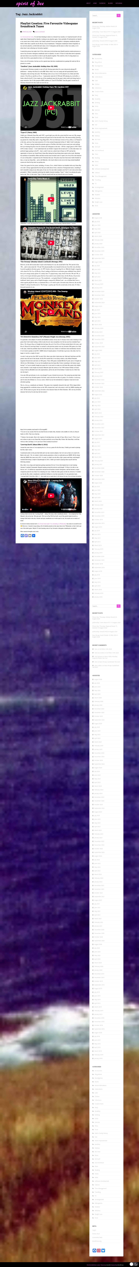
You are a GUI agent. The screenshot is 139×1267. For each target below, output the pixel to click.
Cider (96, 80)
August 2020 (98, 483)
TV (95, 183)
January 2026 (98, 243)
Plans (96, 154)
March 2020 (98, 501)
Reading (97, 158)
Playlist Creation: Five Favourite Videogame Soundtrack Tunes (49, 25)
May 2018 (97, 582)
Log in (94, 1230)
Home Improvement (101, 128)
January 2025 (98, 288)
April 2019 (97, 542)
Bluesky (110, 3)
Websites (97, 198)
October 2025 (98, 255)
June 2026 (97, 225)
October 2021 (98, 431)
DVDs (96, 106)
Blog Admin (98, 62)
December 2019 (99, 512)
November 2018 (99, 560)
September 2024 (99, 302)
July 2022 (97, 398)
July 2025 (97, 266)
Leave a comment (40, 32)
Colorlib (108, 1265)
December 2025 (99, 247)
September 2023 (99, 347)
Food (96, 117)
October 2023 (98, 343)
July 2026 (97, 221)
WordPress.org (96, 1241)
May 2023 (97, 361)
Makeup (97, 136)
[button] (134, 1264)
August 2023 (98, 350)
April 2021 (97, 453)
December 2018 (99, 556)
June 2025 (97, 269)
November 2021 (99, 427)
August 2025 (98, 262)
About (88, 3)
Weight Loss (98, 202)
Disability (97, 99)
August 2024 (98, 306)
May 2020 (97, 494)
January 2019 (98, 553)
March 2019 (98, 545)
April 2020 (97, 497)
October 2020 (98, 475)
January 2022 (98, 420)
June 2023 (97, 358)
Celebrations (98, 77)
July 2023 (97, 354)
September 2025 (99, 258)
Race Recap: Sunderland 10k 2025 (109, 662)
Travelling (98, 180)
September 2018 (99, 567)
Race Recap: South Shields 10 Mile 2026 (104, 44)
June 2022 (97, 402)
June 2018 (97, 578)
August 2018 (98, 571)
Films (96, 114)
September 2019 (99, 523)
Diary (96, 95)
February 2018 (98, 593)
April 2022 (97, 409)
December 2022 (99, 380)
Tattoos (97, 172)
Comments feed (97, 1237)
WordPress (120, 1265)
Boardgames (99, 66)
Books (97, 69)
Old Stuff (97, 147)
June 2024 (97, 313)
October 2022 (98, 387)
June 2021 (97, 446)
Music (96, 143)
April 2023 (97, 365)
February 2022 (98, 416)
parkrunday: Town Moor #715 (101, 32)
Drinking (97, 103)
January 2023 (98, 376)
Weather (97, 195)
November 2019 (99, 516)
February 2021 (98, 461)
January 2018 (98, 597)
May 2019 (97, 538)
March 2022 (98, 413)
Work (96, 206)
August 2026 (98, 218)
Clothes (97, 84)
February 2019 (98, 549)
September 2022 (99, 391)
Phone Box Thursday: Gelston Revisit (103, 26)
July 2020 (97, 486)
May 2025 (97, 273)
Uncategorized (99, 187)
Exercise (97, 110)
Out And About (99, 150)
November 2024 (99, 295)
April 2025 (97, 277)
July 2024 (97, 310)
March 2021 (98, 457)
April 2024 (97, 321)
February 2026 (98, 240)
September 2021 (99, 435)
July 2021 (97, 442)
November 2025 (99, 251)
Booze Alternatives (100, 73)
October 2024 (98, 299)
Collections (98, 88)
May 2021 (97, 450)
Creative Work (99, 91)
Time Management (100, 176)
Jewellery (97, 132)
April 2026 (97, 232)
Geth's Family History (101, 121)
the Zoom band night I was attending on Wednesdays (52, 524)
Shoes (97, 161)
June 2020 (97, 490)
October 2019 (98, 520)
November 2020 (99, 472)
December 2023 (99, 335)
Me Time (97, 139)
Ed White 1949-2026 (105, 649)
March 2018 (98, 589)
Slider (96, 165)
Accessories (98, 58)
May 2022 (97, 405)
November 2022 (99, 383)
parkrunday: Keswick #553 (100, 41)
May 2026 (97, 229)
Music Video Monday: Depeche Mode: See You (104, 657)
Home (95, 3)
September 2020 (99, 479)
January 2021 (98, 464)
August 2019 (98, 527)
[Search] (118, 15)
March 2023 (98, 369)
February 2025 (98, 284)
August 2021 (98, 439)
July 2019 (97, 531)
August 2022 (98, 394)
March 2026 (98, 236)
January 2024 (98, 332)
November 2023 (99, 339)
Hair (96, 125)
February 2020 (98, 505)
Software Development (102, 169)
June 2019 (97, 534)
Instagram (119, 3)
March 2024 (98, 324)
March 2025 (98, 280)
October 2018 (98, 564)
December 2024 (99, 291)
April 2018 (97, 586)
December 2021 (99, 424)
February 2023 (98, 372)
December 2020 (99, 468)
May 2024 (97, 317)
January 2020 (98, 508)
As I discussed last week (26, 37)
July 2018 (97, 575)
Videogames (98, 191)
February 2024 (98, 328)
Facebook (102, 3)
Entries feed (96, 1234)
